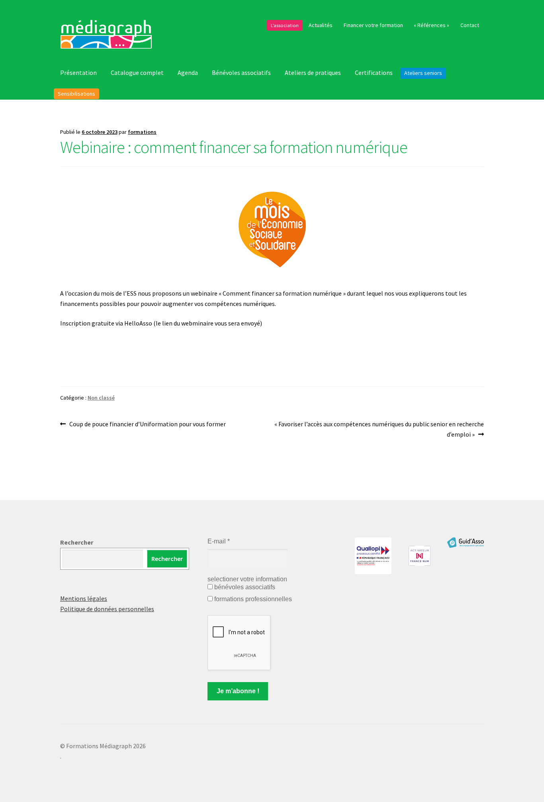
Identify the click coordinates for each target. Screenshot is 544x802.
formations (142, 131)
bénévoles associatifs (244, 587)
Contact (469, 25)
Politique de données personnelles (107, 609)
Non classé (101, 397)
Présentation (78, 72)
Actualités (321, 25)
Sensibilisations (76, 93)
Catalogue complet (137, 72)
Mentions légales (83, 598)
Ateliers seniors (423, 72)
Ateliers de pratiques (313, 72)
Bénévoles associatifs (241, 72)
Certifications (374, 72)
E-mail (218, 541)
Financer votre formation (373, 25)
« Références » (431, 25)
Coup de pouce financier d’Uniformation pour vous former (147, 424)
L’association (285, 25)
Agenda (188, 72)
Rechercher (76, 542)
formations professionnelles (252, 599)
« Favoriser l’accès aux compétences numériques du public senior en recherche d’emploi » (379, 429)
